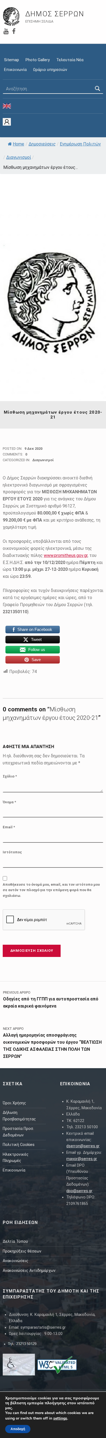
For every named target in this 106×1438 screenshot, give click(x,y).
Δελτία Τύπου (15, 1241)
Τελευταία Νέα (69, 60)
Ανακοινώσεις (15, 1261)
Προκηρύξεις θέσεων (22, 1251)
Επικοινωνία (15, 69)
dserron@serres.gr (82, 1146)
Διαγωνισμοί (18, 157)
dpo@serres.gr (79, 1191)
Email (9, 827)
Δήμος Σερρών (54, 14)
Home (18, 144)
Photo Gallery (38, 60)
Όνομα (9, 802)
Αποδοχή (18, 1429)
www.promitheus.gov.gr (66, 555)
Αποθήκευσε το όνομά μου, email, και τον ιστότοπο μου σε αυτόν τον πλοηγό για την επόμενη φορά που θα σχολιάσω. (51, 890)
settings (60, 1418)
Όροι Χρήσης (14, 1103)
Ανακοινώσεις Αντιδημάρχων (29, 1270)
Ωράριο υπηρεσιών (50, 69)
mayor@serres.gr (81, 1159)
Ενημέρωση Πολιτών (80, 144)
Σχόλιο (10, 776)
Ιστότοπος (12, 852)
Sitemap (11, 60)
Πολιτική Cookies (19, 1144)
